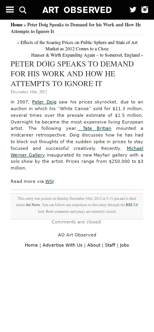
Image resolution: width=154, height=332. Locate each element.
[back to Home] (77, 10)
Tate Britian (94, 128)
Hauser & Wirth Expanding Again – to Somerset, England (85, 55)
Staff (110, 245)
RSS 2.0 (132, 204)
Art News (33, 204)
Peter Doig (44, 102)
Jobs (124, 245)
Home (17, 24)
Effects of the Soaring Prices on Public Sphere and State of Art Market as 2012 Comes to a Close (79, 45)
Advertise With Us (63, 245)
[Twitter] (131, 10)
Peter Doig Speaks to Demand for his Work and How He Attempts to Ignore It (72, 73)
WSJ (49, 181)
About (93, 245)
